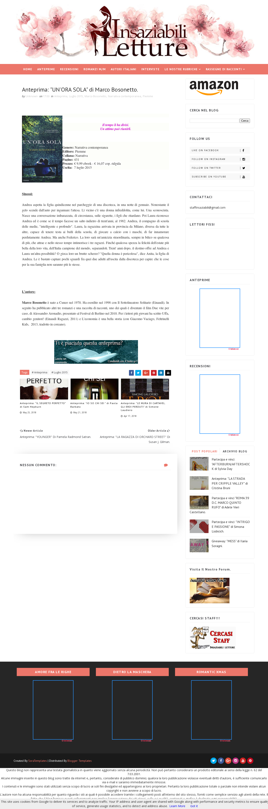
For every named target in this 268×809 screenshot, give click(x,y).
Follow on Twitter (206, 167)
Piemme (148, 96)
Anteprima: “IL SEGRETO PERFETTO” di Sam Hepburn (43, 405)
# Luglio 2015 (60, 372)
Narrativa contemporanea (124, 96)
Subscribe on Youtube (209, 176)
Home (27, 69)
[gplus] (228, 761)
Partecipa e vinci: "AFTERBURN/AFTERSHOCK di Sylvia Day (231, 464)
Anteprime (46, 69)
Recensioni (69, 69)
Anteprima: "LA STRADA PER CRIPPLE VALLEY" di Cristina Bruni (230, 483)
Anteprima (60, 96)
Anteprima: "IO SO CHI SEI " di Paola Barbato (94, 405)
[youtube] (243, 761)
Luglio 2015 (76, 96)
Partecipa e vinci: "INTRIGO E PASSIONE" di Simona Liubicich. (231, 526)
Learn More (177, 806)
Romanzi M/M (95, 69)
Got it (194, 806)
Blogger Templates (79, 761)
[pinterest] (250, 761)
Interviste (150, 69)
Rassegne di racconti (224, 69)
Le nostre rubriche (181, 69)
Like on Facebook (205, 150)
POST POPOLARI (205, 451)
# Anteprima (39, 372)
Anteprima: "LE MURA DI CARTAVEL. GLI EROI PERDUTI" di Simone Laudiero (143, 407)
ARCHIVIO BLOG (235, 451)
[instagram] (235, 761)
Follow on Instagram (208, 159)
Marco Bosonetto (95, 96)
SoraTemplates (37, 761)
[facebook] (221, 761)
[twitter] (213, 761)
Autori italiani (123, 69)
